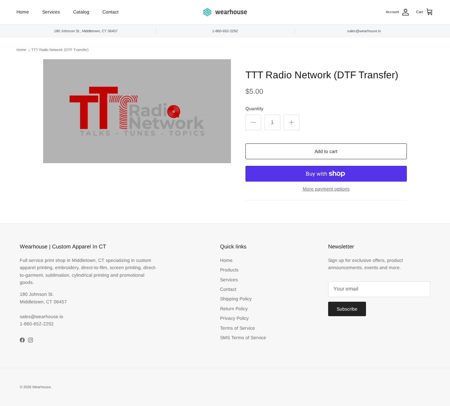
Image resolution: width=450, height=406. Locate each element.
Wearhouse (41, 387)
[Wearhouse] (225, 12)
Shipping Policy (236, 298)
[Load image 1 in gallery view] (137, 111)
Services (51, 11)
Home (22, 11)
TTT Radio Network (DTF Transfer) (60, 50)
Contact (110, 11)
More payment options (326, 188)
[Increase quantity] (291, 122)
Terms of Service (237, 328)
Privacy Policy (234, 318)
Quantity (254, 108)
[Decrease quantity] (253, 122)
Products (229, 269)
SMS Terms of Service (243, 337)
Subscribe (347, 309)
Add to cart (326, 151)
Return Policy (234, 308)
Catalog (81, 11)
